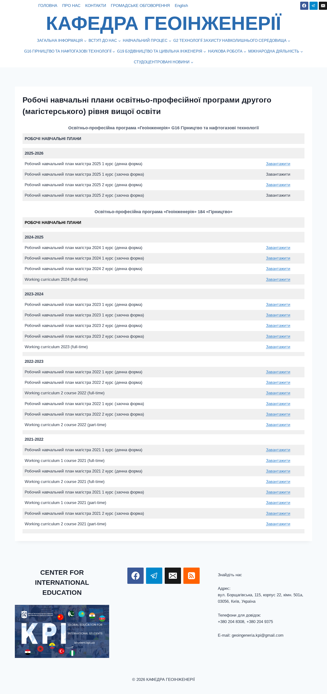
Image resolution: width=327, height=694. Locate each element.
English (181, 5)
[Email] (323, 6)
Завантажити (278, 164)
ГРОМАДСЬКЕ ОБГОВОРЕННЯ (140, 5)
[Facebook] (304, 6)
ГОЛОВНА (47, 5)
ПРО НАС (71, 5)
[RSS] (191, 576)
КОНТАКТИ (95, 5)
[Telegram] (314, 6)
